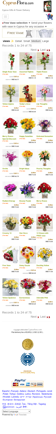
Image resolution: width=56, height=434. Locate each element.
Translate (22, 414)
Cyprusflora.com (35, 330)
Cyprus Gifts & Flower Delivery (16, 10)
